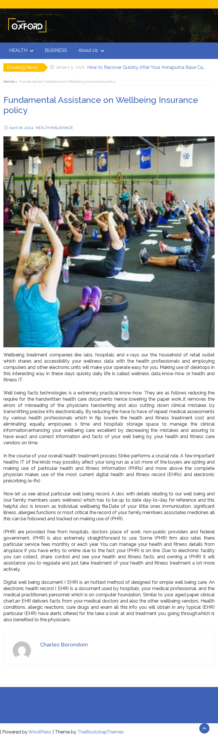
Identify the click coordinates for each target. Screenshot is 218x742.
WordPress (39, 732)
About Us (88, 50)
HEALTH (18, 50)
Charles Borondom (64, 644)
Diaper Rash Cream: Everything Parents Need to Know (144, 67)
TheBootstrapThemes (100, 732)
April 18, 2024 (21, 127)
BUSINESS (56, 50)
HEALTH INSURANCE (54, 127)
